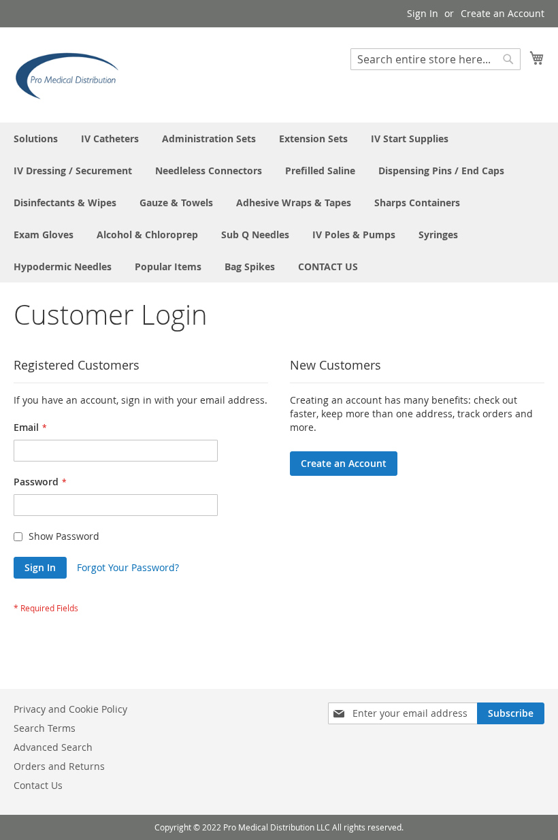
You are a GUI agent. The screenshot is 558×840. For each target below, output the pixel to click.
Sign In (422, 13)
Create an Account (502, 13)
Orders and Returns (59, 766)
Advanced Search (53, 747)
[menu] (279, 202)
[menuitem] (35, 139)
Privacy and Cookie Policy (70, 708)
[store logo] (71, 74)
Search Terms (45, 728)
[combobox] (435, 59)
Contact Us (38, 785)
